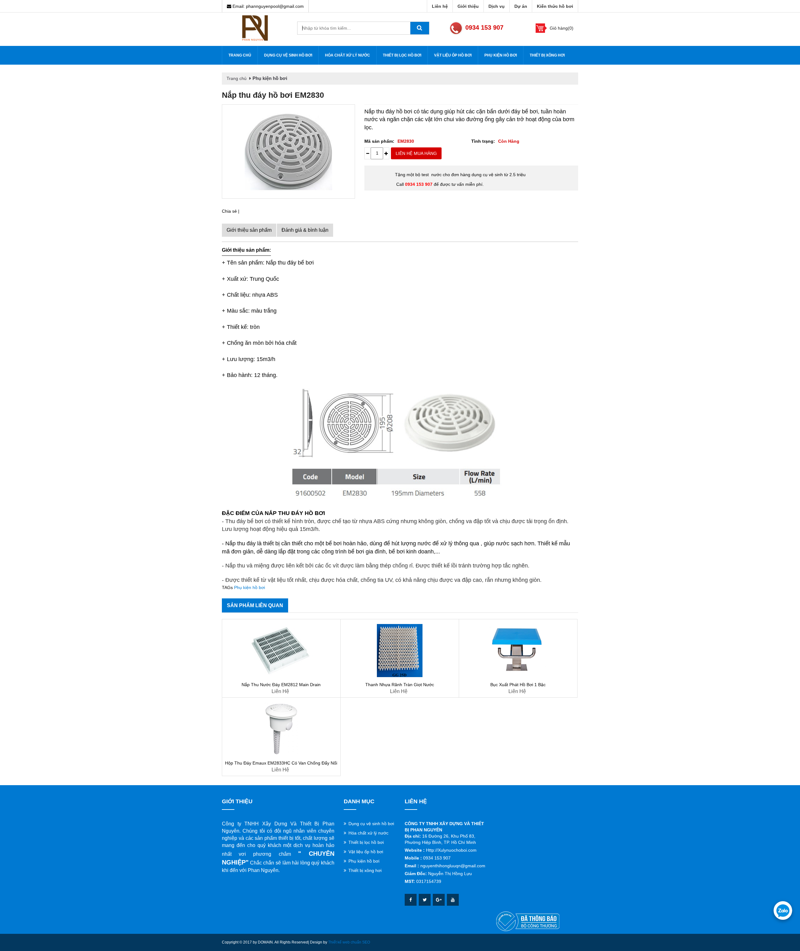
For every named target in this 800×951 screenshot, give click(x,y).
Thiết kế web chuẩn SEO (349, 942)
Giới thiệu (468, 6)
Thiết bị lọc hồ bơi (402, 55)
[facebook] (411, 900)
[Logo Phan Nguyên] (255, 27)
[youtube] (453, 900)
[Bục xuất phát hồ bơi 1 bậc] (518, 650)
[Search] (419, 28)
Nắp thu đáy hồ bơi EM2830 (273, 95)
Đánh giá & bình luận (305, 230)
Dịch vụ (496, 6)
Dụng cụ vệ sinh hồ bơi (288, 55)
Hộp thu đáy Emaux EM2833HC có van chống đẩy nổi (281, 762)
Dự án (520, 6)
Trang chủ (239, 55)
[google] (439, 900)
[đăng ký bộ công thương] (527, 921)
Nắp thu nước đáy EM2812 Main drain (281, 684)
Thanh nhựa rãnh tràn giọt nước (399, 684)
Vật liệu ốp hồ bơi (453, 55)
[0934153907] (782, 910)
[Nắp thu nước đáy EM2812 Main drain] (281, 650)
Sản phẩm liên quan (255, 605)
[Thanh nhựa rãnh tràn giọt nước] (400, 650)
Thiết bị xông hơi (547, 55)
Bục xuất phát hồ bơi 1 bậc (518, 684)
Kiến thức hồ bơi (555, 6)
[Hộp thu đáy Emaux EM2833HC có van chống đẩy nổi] (281, 729)
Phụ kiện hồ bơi (500, 55)
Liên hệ (440, 6)
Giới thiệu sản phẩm (249, 230)
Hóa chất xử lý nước (347, 55)
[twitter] (425, 900)
